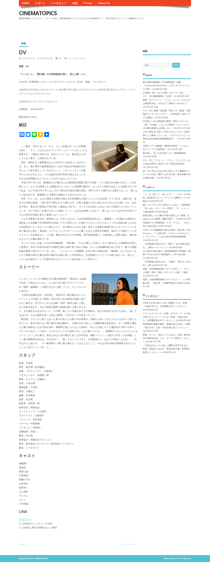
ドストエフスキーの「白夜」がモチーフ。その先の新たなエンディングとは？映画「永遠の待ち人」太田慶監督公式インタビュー (166, 317)
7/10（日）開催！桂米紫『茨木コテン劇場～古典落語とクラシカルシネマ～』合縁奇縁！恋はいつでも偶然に (166, 114)
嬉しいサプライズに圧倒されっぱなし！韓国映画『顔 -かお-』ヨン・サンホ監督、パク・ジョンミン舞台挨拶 (166, 208)
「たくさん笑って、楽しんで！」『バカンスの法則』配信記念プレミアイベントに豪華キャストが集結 (166, 198)
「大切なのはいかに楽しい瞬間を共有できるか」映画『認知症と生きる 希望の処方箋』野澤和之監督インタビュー (166, 349)
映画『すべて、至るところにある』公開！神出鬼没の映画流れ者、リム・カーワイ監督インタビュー (166, 338)
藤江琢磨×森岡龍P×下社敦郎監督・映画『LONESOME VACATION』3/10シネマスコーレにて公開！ (166, 85)
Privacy (87, 3)
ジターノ (24, 544)
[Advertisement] (132, 29)
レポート (40, 3)
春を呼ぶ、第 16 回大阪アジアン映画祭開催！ (165, 153)
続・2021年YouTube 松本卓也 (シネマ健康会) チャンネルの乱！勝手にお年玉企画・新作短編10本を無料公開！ (166, 174)
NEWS (25, 3)
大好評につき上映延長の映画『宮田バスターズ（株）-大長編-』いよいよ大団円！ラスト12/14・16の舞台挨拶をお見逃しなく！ (167, 124)
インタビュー (58, 3)
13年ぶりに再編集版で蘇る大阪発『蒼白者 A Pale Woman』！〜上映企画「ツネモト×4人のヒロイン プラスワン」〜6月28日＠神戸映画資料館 (167, 233)
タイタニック (127, 544)
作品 (74, 3)
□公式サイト (25, 519)
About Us (104, 3)
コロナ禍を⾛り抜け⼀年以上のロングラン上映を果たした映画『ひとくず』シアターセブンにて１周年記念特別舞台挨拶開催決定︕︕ (166, 135)
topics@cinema (28, 58)
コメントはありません (76, 58)
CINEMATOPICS (38, 13)
